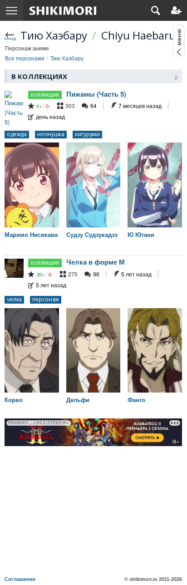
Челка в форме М (95, 262)
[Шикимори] (62, 10)
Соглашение (20, 579)
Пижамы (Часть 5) (96, 94)
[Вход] (176, 10)
